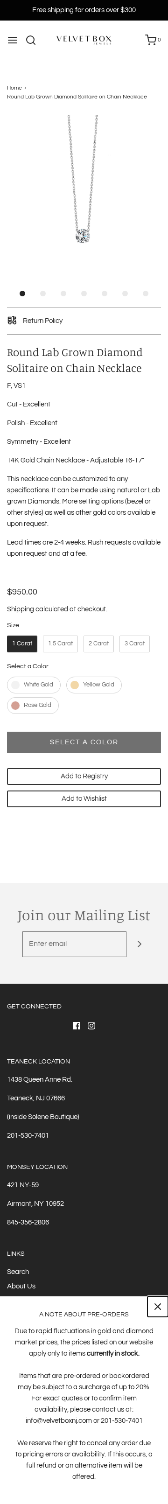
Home (14, 88)
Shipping (20, 609)
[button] (84, 192)
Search (18, 1271)
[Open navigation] (12, 40)
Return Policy (42, 320)
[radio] (22, 644)
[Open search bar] (34, 40)
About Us (21, 1286)
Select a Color (28, 666)
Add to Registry (84, 776)
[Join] (139, 944)
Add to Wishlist (84, 798)
